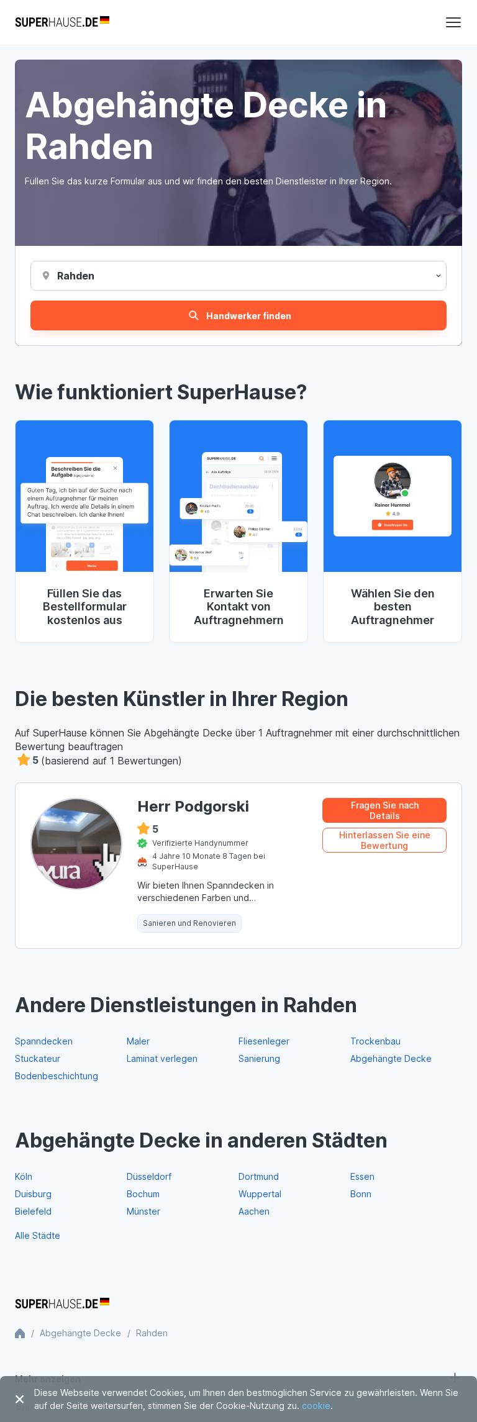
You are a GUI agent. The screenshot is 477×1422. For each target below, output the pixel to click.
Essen (362, 1176)
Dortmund (258, 1176)
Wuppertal (259, 1194)
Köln (23, 1176)
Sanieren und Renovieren (189, 923)
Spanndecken (44, 1041)
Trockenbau (375, 1041)
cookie (316, 1405)
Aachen (254, 1211)
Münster (143, 1211)
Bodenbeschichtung (56, 1076)
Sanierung (259, 1058)
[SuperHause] (62, 22)
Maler (138, 1041)
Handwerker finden (248, 315)
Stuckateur (37, 1058)
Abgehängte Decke (391, 1058)
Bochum (143, 1194)
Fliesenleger (263, 1041)
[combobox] (76, 275)
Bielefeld (33, 1211)
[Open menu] (453, 22)
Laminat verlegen (162, 1058)
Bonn (360, 1194)
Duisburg (33, 1194)
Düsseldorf (149, 1176)
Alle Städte (37, 1235)
